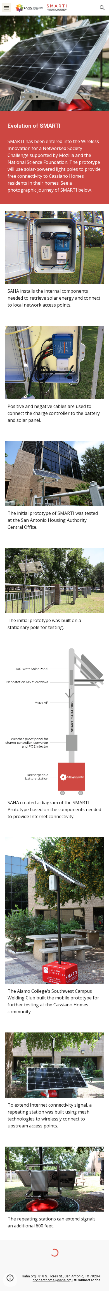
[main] (54, 126)
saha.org (29, 1276)
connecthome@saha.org (52, 1280)
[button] (6, 7)
